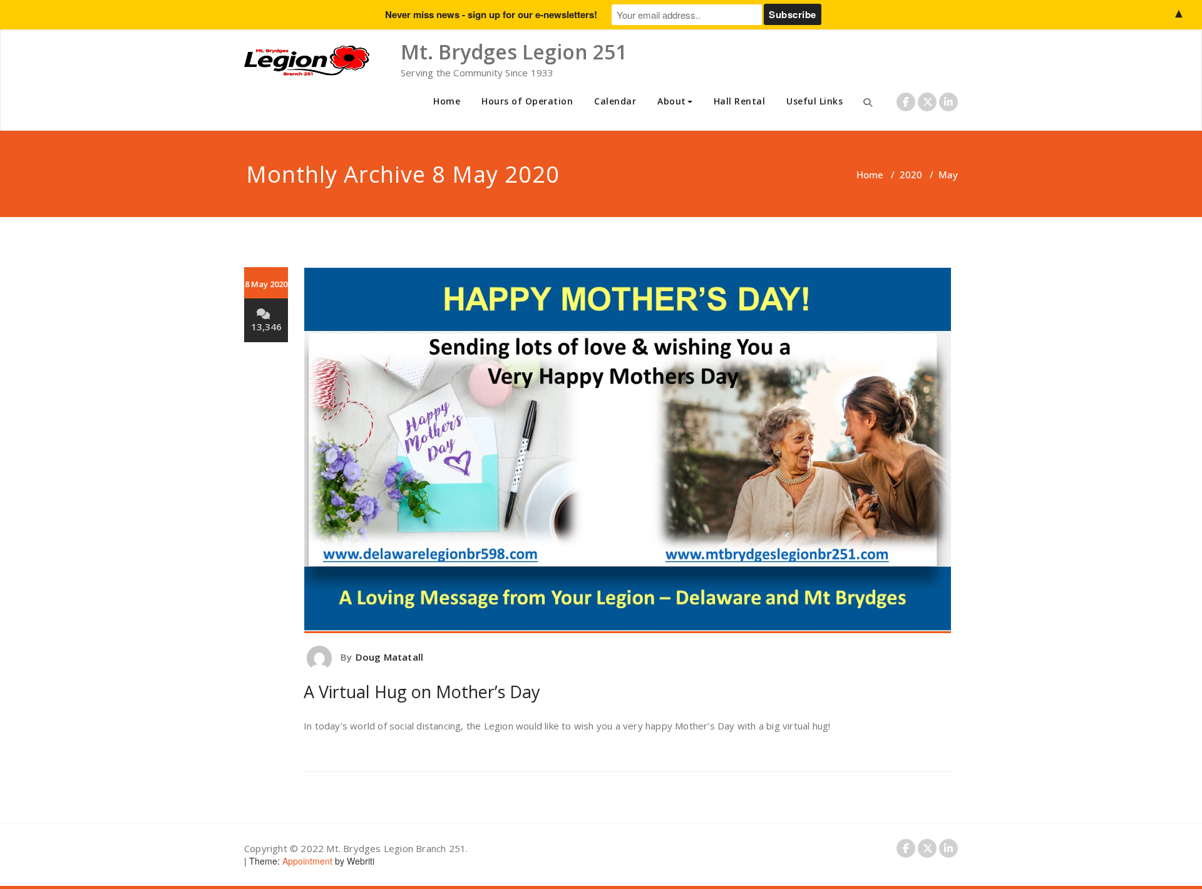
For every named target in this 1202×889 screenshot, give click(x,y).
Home (446, 101)
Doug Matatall (390, 657)
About (671, 101)
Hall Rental (740, 101)
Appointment (306, 861)
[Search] (867, 102)
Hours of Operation (527, 101)
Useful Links (814, 101)
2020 (911, 174)
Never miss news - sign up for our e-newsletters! (491, 14)
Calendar (615, 101)
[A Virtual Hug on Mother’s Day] (627, 450)
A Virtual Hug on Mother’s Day (422, 691)
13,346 (266, 326)
